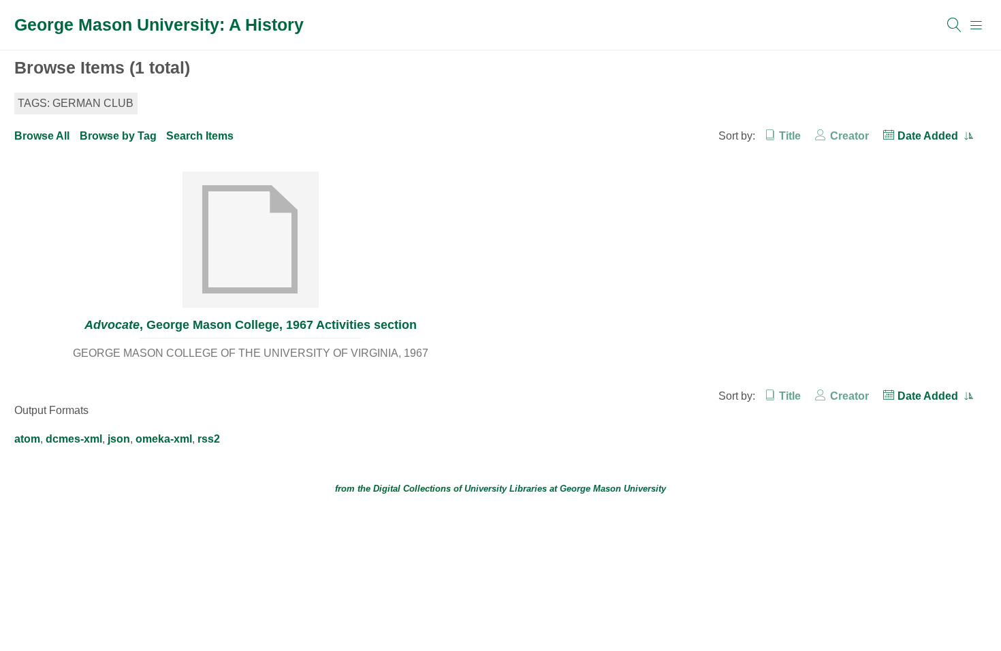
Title (790, 136)
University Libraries (505, 488)
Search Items (200, 136)
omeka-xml (164, 439)
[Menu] (976, 25)
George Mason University (613, 488)
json (119, 439)
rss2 (208, 439)
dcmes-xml (74, 439)
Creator (849, 136)
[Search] (955, 25)
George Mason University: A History (159, 24)
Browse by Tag (118, 136)
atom (27, 439)
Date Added (929, 136)
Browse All (41, 136)
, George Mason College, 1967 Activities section (250, 325)
